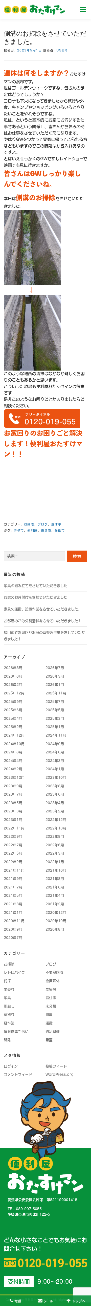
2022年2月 (13, 862)
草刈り (9, 1014)
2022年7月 (13, 845)
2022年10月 (56, 828)
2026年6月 (13, 676)
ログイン (11, 1066)
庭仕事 (56, 524)
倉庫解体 (53, 981)
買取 (49, 1014)
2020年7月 (13, 937)
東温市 (46, 530)
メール (48, 1301)
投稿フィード (56, 1066)
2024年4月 (13, 760)
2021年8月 (55, 878)
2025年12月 (14, 693)
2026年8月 (13, 668)
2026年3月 (55, 676)
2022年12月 (56, 819)
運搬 (49, 1023)
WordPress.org (60, 1074)
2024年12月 (14, 735)
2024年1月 (55, 769)
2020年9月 (13, 929)
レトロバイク (14, 972)
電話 (17, 1301)
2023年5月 (13, 803)
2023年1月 (13, 819)
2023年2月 (55, 811)
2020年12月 (56, 912)
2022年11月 (14, 828)
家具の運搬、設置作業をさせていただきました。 (42, 609)
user (61, 50)
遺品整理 (53, 1031)
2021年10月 (56, 870)
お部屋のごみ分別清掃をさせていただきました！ (42, 621)
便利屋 (32, 530)
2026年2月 (13, 684)
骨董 (49, 1040)
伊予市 (19, 530)
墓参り (9, 989)
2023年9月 (13, 786)
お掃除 (29, 524)
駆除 (7, 1040)
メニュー (82, 9)
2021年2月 (55, 904)
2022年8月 (55, 836)
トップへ (78, 1301)
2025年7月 (55, 701)
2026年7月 (55, 668)
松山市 (60, 530)
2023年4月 (55, 803)
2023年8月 (55, 786)
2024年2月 (13, 769)
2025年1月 (55, 727)
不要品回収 (54, 972)
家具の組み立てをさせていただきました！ (37, 585)
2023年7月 (13, 794)
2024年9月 (55, 744)
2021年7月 (13, 887)
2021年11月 (14, 870)
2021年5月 (13, 895)
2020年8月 (55, 929)
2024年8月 (13, 752)
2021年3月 (13, 904)
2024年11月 (56, 735)
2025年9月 (13, 701)
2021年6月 (55, 887)
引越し (9, 1006)
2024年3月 (55, 760)
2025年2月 (13, 727)
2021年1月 (13, 912)
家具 (7, 997)
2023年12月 (14, 777)
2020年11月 (14, 921)
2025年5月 (55, 710)
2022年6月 (55, 845)
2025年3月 (55, 718)
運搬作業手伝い (16, 1031)
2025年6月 (13, 710)
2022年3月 (55, 853)
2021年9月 (13, 878)
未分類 (51, 1006)
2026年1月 (55, 684)
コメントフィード (18, 1074)
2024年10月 (14, 744)
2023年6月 (55, 794)
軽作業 (9, 1023)
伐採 (7, 981)
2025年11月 (56, 693)
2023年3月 (13, 811)
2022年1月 (55, 862)
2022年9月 (13, 836)
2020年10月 (56, 921)
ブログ (43, 524)
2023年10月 (56, 777)
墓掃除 (51, 989)
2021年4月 (55, 895)
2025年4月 (13, 718)
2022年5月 (13, 853)
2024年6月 (55, 752)
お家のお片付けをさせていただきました (35, 597)
